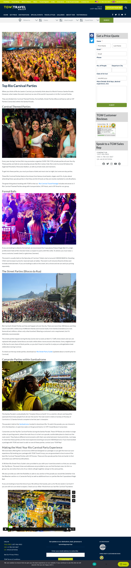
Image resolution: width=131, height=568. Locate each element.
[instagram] (119, 14)
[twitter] (116, 14)
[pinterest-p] (125, 14)
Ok (94, 564)
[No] (106, 564)
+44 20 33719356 (121, 2)
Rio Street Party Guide (44, 352)
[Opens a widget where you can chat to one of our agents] (123, 564)
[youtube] (122, 14)
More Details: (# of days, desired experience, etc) (108, 82)
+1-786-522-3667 (105, 2)
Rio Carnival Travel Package (48, 183)
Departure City (117, 66)
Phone (99, 57)
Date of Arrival (102, 74)
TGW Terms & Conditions (12, 559)
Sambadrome (24, 424)
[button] (125, 8)
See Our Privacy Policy (11, 554)
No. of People (102, 66)
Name (99, 41)
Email (99, 49)
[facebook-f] (113, 14)
